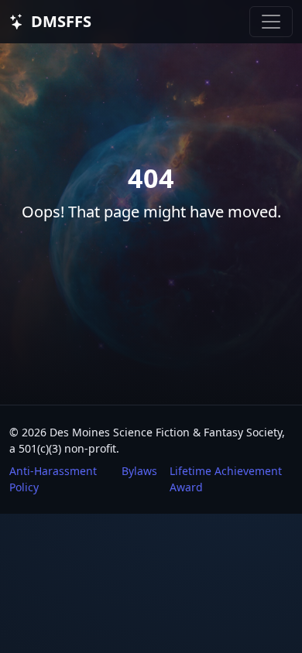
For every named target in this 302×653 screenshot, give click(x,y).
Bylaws (139, 470)
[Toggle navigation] (271, 21)
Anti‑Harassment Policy (53, 478)
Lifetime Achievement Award (226, 478)
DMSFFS (61, 21)
